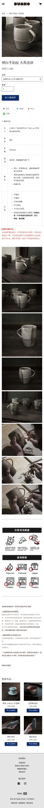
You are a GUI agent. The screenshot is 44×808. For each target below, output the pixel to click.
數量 (4, 85)
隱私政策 (14, 803)
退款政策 (30, 803)
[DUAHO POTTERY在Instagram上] (25, 785)
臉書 (8, 655)
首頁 (3, 13)
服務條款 (22, 803)
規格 (4, 75)
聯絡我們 (22, 772)
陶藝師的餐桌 (22, 769)
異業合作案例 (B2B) (22, 766)
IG (12, 655)
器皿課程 (22, 763)
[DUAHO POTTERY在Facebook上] (19, 785)
